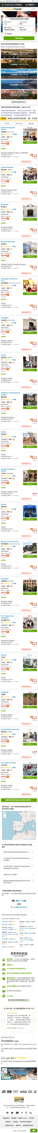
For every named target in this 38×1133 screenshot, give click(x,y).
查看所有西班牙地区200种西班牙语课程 (18, 800)
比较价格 (3, 118)
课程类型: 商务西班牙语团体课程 (17, 118)
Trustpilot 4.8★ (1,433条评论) (13, 4)
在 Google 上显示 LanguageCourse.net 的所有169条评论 (18, 1062)
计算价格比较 (19, 38)
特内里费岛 (5, 939)
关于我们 (31, 1118)
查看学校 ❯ (30, 142)
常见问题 (34, 118)
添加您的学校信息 (28, 1125)
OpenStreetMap (32, 839)
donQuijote (14, 942)
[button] (1, 1)
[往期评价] (4, 1019)
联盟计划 (18, 1125)
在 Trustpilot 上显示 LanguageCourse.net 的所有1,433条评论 (19, 1049)
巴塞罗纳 (4, 921)
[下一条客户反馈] (34, 1019)
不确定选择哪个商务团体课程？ (12, 891)
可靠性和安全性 (9, 1125)
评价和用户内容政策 (25, 1121)
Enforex (30, 921)
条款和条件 (6, 1118)
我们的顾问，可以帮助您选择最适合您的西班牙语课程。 (19, 894)
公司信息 (15, 1121)
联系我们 (8, 1121)
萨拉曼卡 (4, 947)
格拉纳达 (4, 924)
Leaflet (25, 839)
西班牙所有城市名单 (18, 102)
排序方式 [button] (20, 123)
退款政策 (13, 1118)
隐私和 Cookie (23, 1118)
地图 (29, 118)
